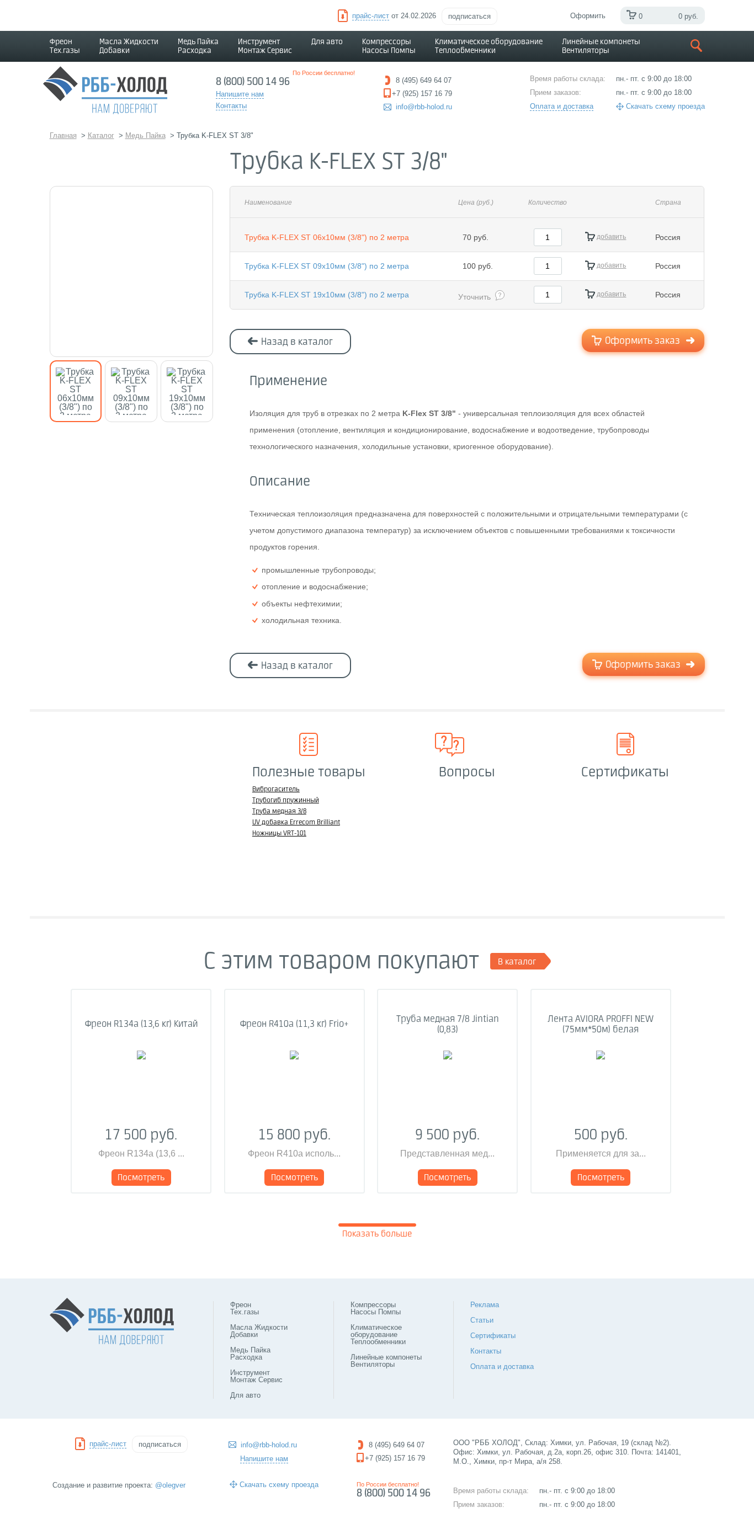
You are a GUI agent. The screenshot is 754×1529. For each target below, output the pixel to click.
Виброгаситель (276, 789)
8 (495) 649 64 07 (396, 1445)
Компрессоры (389, 46)
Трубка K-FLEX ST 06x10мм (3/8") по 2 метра (327, 237)
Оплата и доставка (561, 106)
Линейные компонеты (601, 46)
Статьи (481, 1320)
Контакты (485, 1351)
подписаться (469, 16)
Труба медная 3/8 (279, 812)
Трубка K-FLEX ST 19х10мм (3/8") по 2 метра (327, 294)
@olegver (170, 1485)
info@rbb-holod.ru (424, 107)
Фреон (65, 46)
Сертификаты (493, 1335)
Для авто (327, 42)
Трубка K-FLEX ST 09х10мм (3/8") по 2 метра (327, 266)
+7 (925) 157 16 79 (395, 1458)
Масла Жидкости (128, 46)
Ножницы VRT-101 (279, 834)
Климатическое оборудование (489, 46)
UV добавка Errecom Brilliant (296, 823)
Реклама (484, 1305)
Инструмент (265, 46)
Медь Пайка (198, 46)
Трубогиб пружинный (285, 801)
